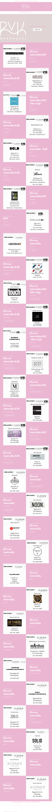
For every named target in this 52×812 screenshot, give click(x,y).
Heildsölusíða (37, 29)
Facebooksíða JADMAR (9, 320)
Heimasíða (7, 273)
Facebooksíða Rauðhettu (9, 368)
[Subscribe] (34, 805)
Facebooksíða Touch (35, 298)
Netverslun (33, 61)
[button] (2, 7)
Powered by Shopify (14, 811)
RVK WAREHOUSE (8, 811)
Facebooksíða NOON (9, 509)
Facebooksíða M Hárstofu (36, 391)
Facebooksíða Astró (8, 462)
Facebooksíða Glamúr (35, 438)
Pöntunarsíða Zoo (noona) (36, 722)
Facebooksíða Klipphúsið (36, 486)
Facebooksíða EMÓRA (35, 346)
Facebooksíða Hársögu (9, 415)
